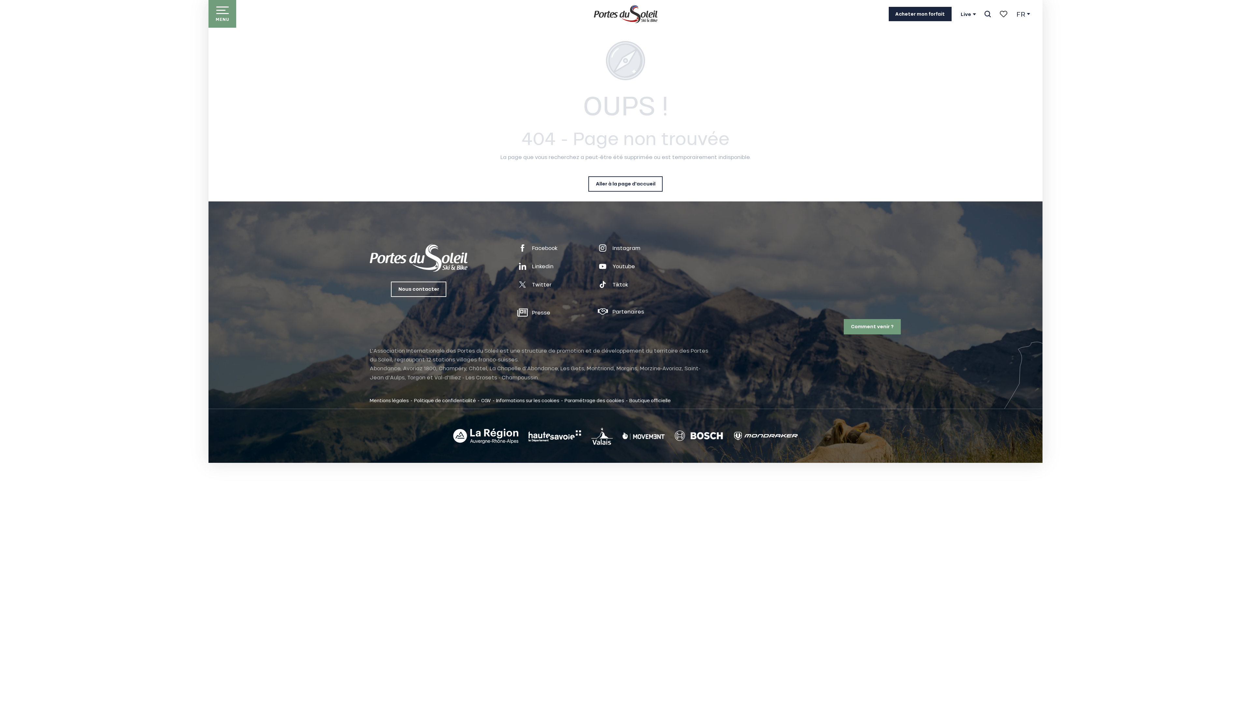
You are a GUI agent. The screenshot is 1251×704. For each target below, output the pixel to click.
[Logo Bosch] (698, 436)
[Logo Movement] (644, 436)
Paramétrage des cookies (594, 400)
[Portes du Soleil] (625, 14)
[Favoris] (1003, 14)
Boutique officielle (650, 400)
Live (966, 14)
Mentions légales (389, 400)
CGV (486, 400)
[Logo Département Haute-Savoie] (555, 436)
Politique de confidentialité (445, 400)
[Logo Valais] (602, 436)
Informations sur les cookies (527, 400)
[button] (988, 14)
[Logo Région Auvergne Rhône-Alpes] (485, 436)
